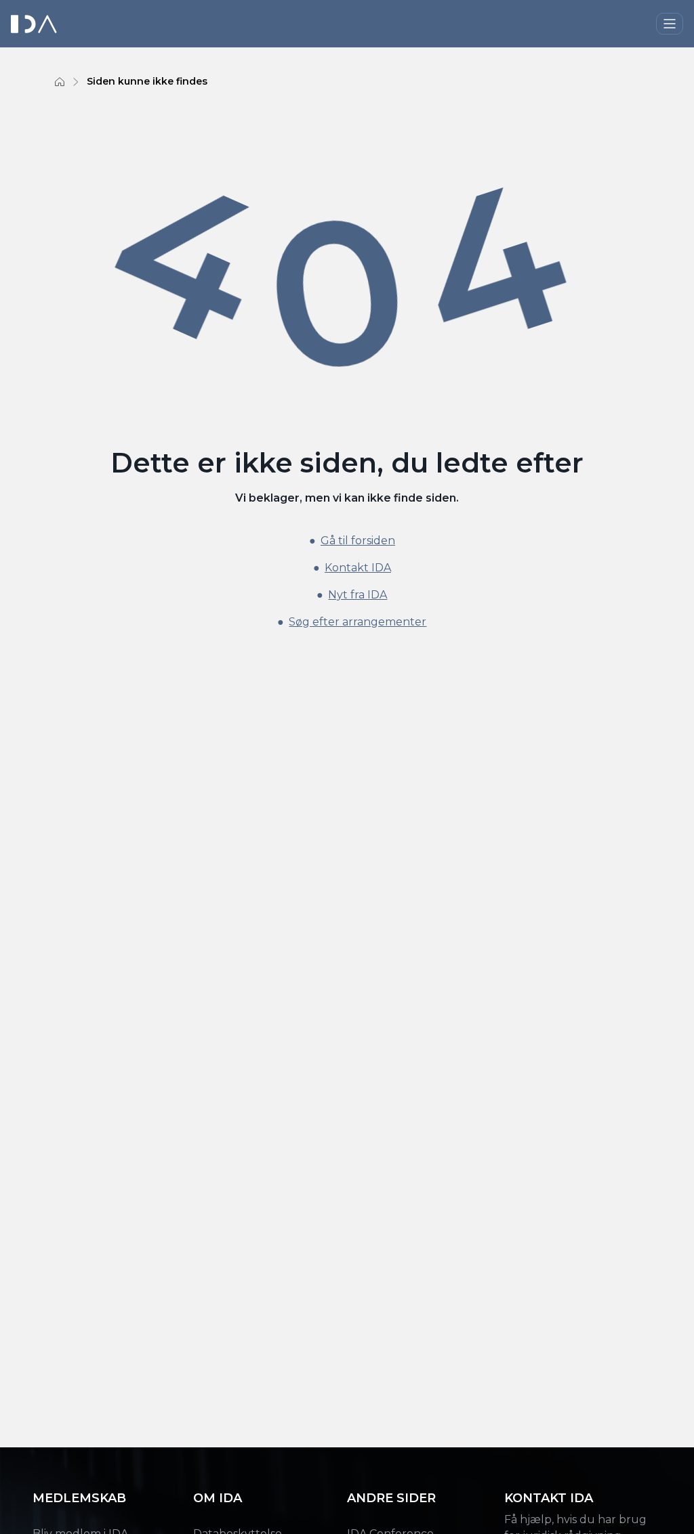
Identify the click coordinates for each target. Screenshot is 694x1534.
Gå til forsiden (358, 540)
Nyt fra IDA (357, 594)
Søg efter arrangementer (357, 621)
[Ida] (35, 24)
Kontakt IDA (358, 567)
